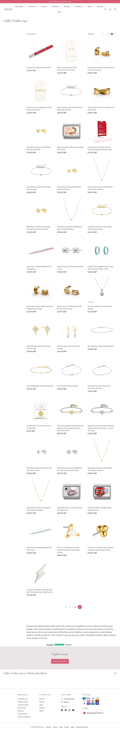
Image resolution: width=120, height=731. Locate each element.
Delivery (42, 699)
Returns (41, 702)
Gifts (59, 12)
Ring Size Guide (23, 702)
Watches (100, 6)
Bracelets (55, 6)
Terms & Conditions (24, 717)
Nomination (19, 6)
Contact (41, 708)
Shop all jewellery (60, 661)
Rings (90, 6)
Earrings (67, 6)
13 (75, 607)
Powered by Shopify (82, 727)
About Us (21, 711)
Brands (44, 6)
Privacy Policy (22, 714)
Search (41, 711)
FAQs (41, 705)
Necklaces (78, 6)
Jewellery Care (22, 699)
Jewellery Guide (23, 705)
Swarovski (32, 6)
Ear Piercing (22, 708)
